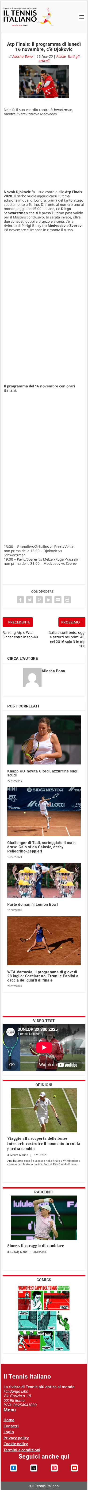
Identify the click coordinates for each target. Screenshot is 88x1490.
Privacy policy (16, 1437)
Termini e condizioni (22, 1449)
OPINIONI (44, 1085)
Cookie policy (16, 1443)
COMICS (44, 1280)
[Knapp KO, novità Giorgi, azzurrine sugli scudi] (44, 739)
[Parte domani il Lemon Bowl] (44, 880)
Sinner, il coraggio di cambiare (35, 1245)
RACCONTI (44, 1192)
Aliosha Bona (22, 56)
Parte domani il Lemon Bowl (32, 904)
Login (9, 1431)
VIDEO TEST (44, 1021)
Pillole (61, 56)
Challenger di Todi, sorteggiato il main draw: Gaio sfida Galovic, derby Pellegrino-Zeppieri (41, 847)
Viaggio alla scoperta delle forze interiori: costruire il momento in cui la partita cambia (43, 1143)
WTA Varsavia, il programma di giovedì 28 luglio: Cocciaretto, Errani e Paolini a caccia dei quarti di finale (42, 976)
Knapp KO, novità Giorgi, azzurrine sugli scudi (42, 773)
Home (9, 1419)
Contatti (11, 1426)
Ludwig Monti (18, 1251)
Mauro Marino (19, 1155)
